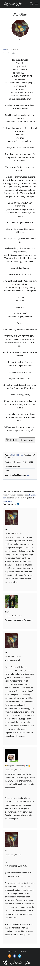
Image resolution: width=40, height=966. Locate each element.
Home (5, 49)
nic (10, 49)
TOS (16, 951)
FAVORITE (28, 440)
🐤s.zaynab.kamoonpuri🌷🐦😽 (17, 766)
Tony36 (7, 612)
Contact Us (23, 951)
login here (7, 501)
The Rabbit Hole (17, 455)
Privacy (10, 951)
